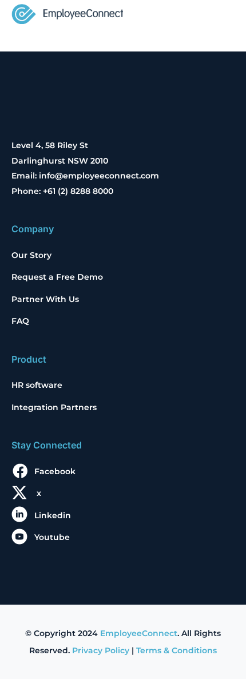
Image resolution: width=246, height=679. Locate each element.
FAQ (20, 321)
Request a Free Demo (57, 277)
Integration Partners (54, 407)
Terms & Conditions (176, 650)
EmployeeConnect (138, 633)
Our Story (31, 255)
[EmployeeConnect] (67, 13)
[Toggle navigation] (219, 15)
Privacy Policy (100, 650)
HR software (36, 385)
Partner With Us (45, 299)
